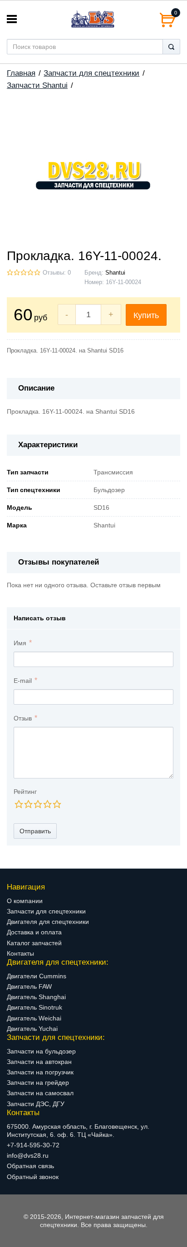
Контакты (20, 953)
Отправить (35, 831)
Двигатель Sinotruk (34, 1007)
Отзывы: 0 (57, 273)
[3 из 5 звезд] (37, 804)
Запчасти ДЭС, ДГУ (35, 1103)
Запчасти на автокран (39, 1061)
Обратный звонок (33, 1176)
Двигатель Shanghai (36, 996)
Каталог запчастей (34, 943)
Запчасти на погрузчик (40, 1072)
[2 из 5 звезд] (28, 804)
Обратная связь (30, 1166)
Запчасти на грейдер (38, 1082)
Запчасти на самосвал (40, 1093)
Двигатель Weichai (34, 1018)
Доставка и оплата (34, 932)
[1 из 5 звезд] (18, 804)
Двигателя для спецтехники (48, 921)
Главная (21, 73)
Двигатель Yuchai (32, 1028)
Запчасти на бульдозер (41, 1051)
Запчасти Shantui (37, 85)
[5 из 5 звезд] (56, 804)
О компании (25, 900)
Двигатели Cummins (36, 976)
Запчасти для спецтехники (91, 73)
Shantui (115, 273)
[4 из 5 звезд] (47, 804)
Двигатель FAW (29, 986)
